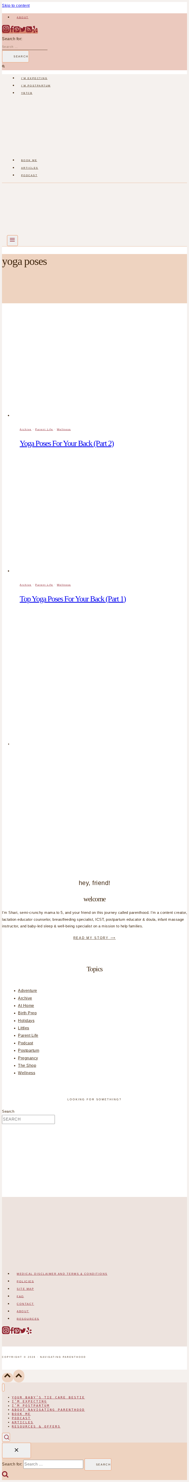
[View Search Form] (6, 1437)
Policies (25, 1281)
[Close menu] (3, 1387)
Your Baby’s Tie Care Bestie (48, 1397)
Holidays (26, 1021)
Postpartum (28, 1050)
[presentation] (99, 367)
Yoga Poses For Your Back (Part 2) (67, 443)
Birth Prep (27, 1013)
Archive (26, 429)
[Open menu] (12, 240)
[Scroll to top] (7, 1377)
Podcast (29, 175)
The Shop (27, 1065)
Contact (25, 1303)
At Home (26, 1006)
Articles (29, 168)
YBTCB (27, 93)
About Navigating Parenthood (48, 1410)
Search (8, 1111)
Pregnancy (28, 1058)
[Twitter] (23, 31)
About (23, 17)
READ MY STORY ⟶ (94, 938)
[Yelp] (35, 31)
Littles (23, 1028)
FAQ (20, 1296)
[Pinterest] (17, 31)
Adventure (27, 990)
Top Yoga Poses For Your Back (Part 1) (73, 598)
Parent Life (44, 429)
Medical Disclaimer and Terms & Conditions (62, 1273)
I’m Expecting (34, 78)
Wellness (64, 429)
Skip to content (16, 5)
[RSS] (29, 31)
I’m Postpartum (36, 85)
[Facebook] (12, 31)
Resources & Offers (36, 1426)
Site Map (25, 1288)
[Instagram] (6, 31)
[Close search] (16, 1450)
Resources (28, 1318)
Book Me (29, 160)
